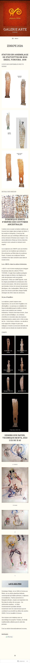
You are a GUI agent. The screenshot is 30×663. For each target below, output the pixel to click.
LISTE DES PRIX (15, 584)
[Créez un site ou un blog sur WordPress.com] (15, 655)
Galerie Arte (15, 29)
